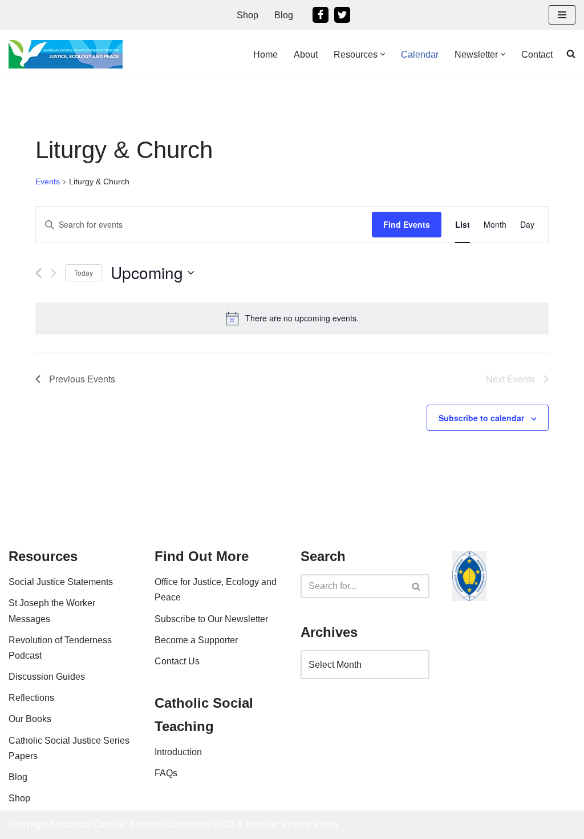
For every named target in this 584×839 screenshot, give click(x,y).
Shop (247, 15)
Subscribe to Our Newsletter (211, 619)
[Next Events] (53, 273)
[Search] (416, 586)
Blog (283, 15)
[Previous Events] (38, 273)
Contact (537, 54)
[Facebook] (320, 15)
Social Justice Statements (61, 582)
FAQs (166, 773)
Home (265, 54)
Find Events (406, 224)
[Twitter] (342, 15)
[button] (382, 54)
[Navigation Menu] (562, 15)
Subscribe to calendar (481, 417)
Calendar (420, 54)
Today (83, 272)
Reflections (31, 698)
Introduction (178, 752)
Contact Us (177, 661)
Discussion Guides (47, 676)
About (306, 54)
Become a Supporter (196, 640)
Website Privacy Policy (292, 824)
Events (47, 181)
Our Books (30, 719)
